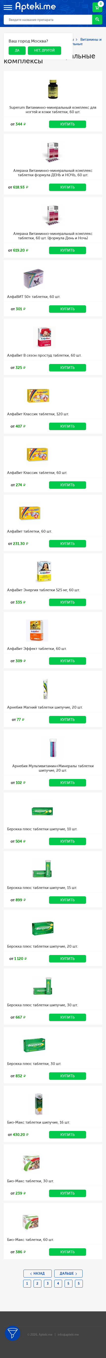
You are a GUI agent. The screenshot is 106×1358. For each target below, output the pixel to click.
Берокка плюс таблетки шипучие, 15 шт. (42, 888)
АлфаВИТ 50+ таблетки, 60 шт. (33, 297)
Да (13, 42)
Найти (97, 20)
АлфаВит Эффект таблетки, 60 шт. (37, 648)
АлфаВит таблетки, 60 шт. (29, 531)
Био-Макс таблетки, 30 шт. (30, 1181)
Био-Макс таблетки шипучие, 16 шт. (38, 1122)
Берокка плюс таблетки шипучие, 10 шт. (42, 829)
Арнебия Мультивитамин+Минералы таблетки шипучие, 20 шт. (53, 768)
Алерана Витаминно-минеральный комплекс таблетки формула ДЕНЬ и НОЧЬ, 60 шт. (52, 172)
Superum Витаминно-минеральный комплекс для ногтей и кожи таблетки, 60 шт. (52, 109)
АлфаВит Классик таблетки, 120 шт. (38, 414)
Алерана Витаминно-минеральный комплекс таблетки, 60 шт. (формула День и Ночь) (52, 235)
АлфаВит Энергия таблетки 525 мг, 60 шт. (43, 590)
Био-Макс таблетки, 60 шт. (30, 1239)
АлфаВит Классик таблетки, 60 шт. (37, 473)
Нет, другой (41, 42)
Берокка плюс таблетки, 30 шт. (34, 1064)
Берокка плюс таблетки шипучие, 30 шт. (42, 1005)
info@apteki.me (68, 1334)
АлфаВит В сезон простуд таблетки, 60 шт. (44, 355)
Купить (67, 124)
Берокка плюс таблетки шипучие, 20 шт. (42, 946)
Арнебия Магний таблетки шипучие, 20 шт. (45, 707)
